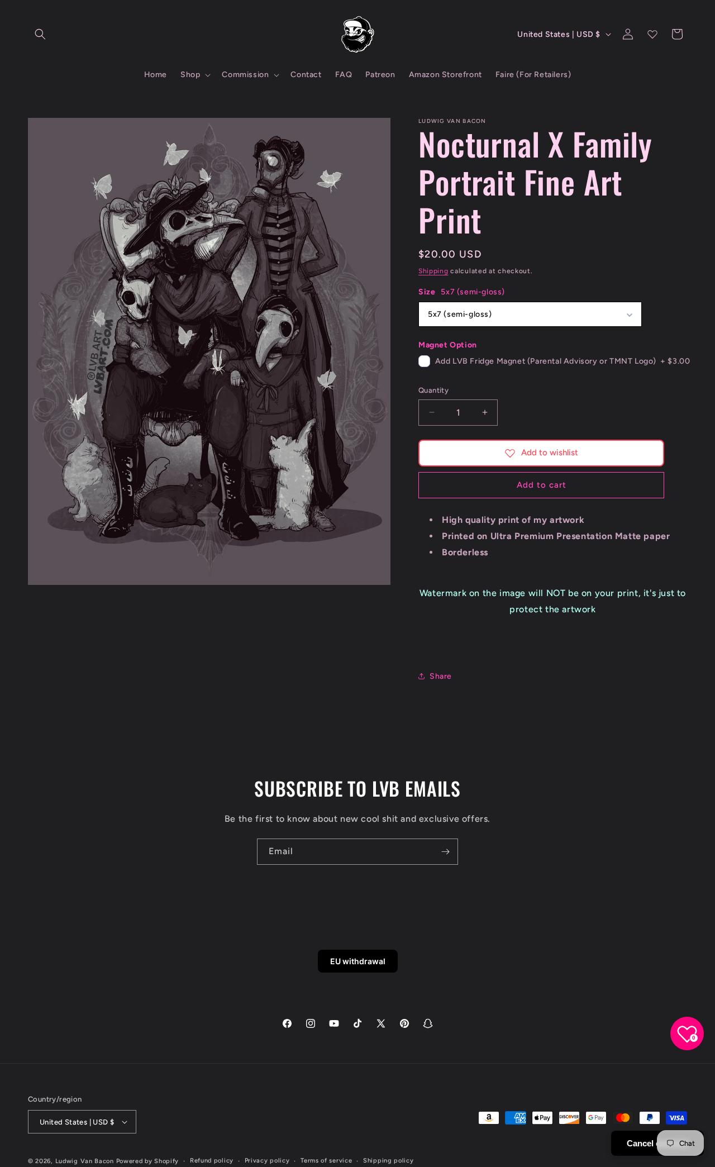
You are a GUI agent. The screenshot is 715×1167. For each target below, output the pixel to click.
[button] (40, 34)
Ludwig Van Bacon (84, 1161)
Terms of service (326, 1160)
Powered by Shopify (147, 1161)
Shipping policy (388, 1160)
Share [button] (441, 676)
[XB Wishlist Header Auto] (652, 34)
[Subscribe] (445, 852)
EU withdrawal (357, 961)
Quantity (433, 390)
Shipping (433, 271)
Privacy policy (267, 1160)
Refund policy (211, 1160)
